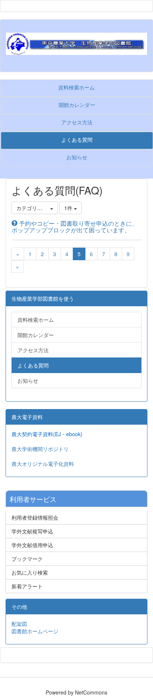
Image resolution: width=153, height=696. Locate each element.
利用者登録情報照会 (35, 517)
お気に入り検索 (30, 572)
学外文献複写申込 (32, 531)
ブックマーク (27, 558)
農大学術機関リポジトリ (40, 448)
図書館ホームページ (35, 631)
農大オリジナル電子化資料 (43, 463)
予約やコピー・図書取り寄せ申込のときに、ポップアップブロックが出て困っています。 (75, 226)
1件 (69, 208)
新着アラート (27, 586)
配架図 (19, 623)
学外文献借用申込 (32, 545)
